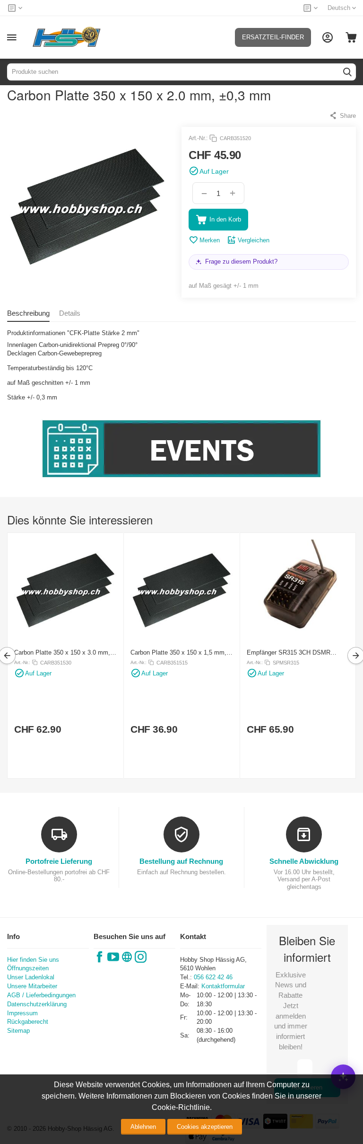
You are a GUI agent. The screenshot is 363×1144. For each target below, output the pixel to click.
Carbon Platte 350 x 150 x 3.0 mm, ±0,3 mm (62, 652)
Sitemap (18, 1030)
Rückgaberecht (27, 1021)
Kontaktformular (223, 986)
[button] (342, 115)
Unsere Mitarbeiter (32, 986)
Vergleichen (253, 240)
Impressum (22, 1013)
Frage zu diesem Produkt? (241, 261)
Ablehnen (143, 1126)
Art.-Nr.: (198, 138)
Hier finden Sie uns (33, 959)
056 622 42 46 (213, 977)
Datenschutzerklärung (37, 1004)
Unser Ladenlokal (30, 977)
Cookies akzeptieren (205, 1126)
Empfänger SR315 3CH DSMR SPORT (288, 652)
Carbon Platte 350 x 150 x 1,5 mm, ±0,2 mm (178, 652)
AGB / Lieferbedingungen (41, 995)
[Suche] (347, 71)
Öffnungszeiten (28, 968)
